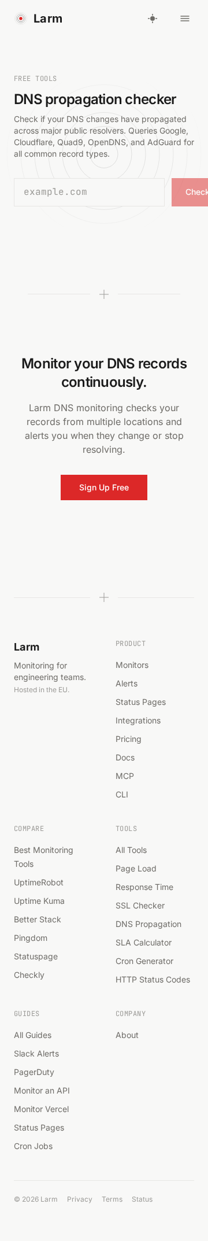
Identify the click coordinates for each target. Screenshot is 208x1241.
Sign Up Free (104, 487)
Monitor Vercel (41, 1109)
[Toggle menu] (185, 18)
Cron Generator (144, 961)
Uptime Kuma (39, 901)
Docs (125, 757)
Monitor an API (42, 1090)
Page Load (136, 868)
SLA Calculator (144, 942)
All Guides (32, 1035)
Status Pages (141, 702)
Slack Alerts (36, 1053)
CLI (122, 794)
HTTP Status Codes (153, 979)
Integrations (138, 720)
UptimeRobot (39, 882)
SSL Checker (140, 905)
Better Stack (37, 919)
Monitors (132, 665)
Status (142, 1199)
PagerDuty (34, 1072)
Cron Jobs (33, 1146)
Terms (112, 1199)
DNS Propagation (148, 924)
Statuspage (36, 956)
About (127, 1035)
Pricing (129, 739)
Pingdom (30, 938)
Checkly (29, 975)
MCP (125, 776)
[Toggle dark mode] (152, 18)
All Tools (131, 850)
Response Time (144, 887)
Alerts (127, 683)
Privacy (79, 1199)
